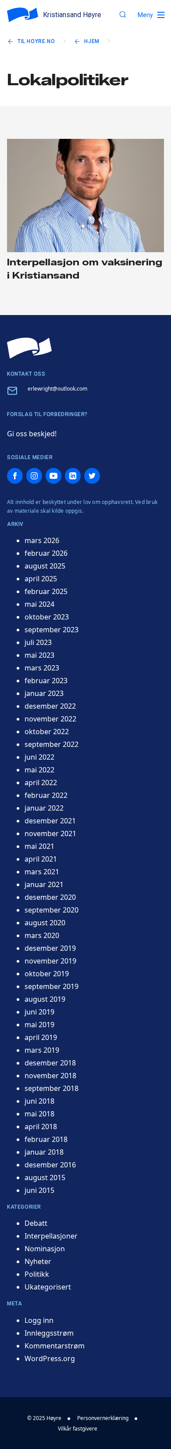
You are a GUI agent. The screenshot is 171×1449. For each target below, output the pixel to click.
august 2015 (45, 1177)
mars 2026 (42, 540)
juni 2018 (39, 1101)
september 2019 (51, 986)
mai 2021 (39, 846)
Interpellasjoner (51, 1236)
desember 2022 (50, 706)
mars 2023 (42, 668)
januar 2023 (44, 693)
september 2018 (51, 1088)
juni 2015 (39, 1190)
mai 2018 (39, 1114)
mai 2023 (39, 655)
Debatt (36, 1223)
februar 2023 (46, 680)
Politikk (37, 1274)
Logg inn (39, 1320)
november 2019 (50, 961)
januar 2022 (44, 808)
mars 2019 (42, 1050)
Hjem (91, 41)
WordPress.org (50, 1358)
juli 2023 (38, 642)
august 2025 (45, 566)
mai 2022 (39, 770)
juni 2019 (39, 1012)
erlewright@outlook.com (57, 388)
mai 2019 (39, 1024)
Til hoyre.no (36, 41)
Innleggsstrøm (49, 1333)
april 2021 (41, 859)
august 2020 (45, 922)
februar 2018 (46, 1139)
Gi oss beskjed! (32, 433)
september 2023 (51, 629)
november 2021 (50, 833)
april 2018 (41, 1126)
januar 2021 (44, 884)
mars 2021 (42, 872)
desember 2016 (50, 1165)
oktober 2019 (47, 973)
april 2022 (41, 782)
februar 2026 (46, 553)
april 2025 (41, 578)
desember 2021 (50, 821)
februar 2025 (46, 591)
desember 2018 (50, 1063)
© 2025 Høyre (44, 1418)
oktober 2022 (47, 731)
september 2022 (51, 744)
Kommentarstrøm (55, 1346)
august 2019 (45, 999)
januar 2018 (44, 1152)
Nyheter (38, 1261)
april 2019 (41, 1037)
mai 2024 (39, 604)
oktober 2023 (47, 617)
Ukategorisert (48, 1287)
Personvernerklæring (102, 1418)
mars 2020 (42, 935)
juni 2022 (39, 757)
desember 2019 (50, 948)
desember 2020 (50, 897)
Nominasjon (45, 1248)
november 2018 (50, 1075)
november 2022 (50, 719)
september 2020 (51, 910)
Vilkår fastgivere (77, 1428)
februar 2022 (46, 795)
